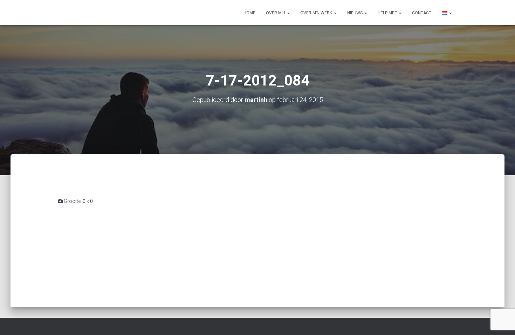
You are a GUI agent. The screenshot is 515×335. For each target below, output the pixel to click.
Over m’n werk (316, 13)
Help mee (388, 13)
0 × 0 (88, 201)
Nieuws (355, 13)
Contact (421, 13)
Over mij (276, 13)
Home (249, 13)
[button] (288, 13)
